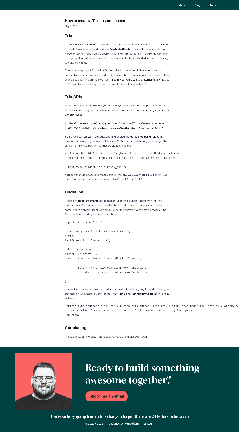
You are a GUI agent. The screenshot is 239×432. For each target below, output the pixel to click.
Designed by (123, 423)
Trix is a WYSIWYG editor (80, 44)
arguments (91, 200)
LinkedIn (149, 423)
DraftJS (163, 44)
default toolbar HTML (143, 136)
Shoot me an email (106, 396)
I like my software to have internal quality (136, 79)
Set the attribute (85, 123)
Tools (213, 5)
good (81, 200)
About (182, 5)
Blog (197, 5)
